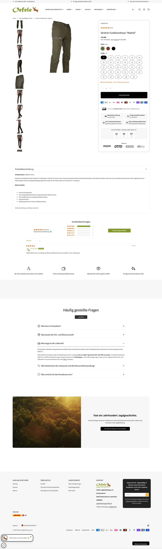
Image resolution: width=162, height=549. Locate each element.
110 (134, 77)
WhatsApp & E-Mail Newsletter (49, 490)
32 (118, 62)
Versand (116, 39)
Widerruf (77, 530)
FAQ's (65, 359)
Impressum (69, 530)
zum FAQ (81, 317)
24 (103, 57)
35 (139, 62)
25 (110, 57)
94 (103, 77)
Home (14, 18)
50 (118, 67)
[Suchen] (139, 9)
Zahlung (15, 484)
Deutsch (15, 525)
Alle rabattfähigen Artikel (25, 18)
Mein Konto (71, 490)
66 (132, 72)
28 (132, 57)
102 (118, 77)
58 (103, 72)
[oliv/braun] (108, 49)
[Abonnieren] (147, 494)
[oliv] (103, 49)
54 (132, 67)
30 (103, 62)
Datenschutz (85, 530)
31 (110, 62)
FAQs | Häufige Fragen (74, 484)
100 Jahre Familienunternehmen (50, 487)
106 (126, 77)
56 (139, 67)
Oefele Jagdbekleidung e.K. (25, 530)
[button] (105, 28)
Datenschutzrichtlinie (131, 501)
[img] (30, 246)
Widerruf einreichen (140, 544)
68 (139, 72)
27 (125, 57)
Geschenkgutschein (74, 487)
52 (125, 67)
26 (118, 57)
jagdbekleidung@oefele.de (104, 503)
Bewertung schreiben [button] (119, 230)
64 (125, 72)
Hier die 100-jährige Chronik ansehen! (115, 429)
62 (118, 72)
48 (110, 67)
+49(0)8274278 (113, 507)
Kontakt (43, 484)
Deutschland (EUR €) (30, 525)
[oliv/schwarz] (114, 49)
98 (110, 77)
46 (103, 67)
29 (139, 57)
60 (110, 72)
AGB (140, 501)
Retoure (15, 490)
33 (125, 62)
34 (132, 62)
